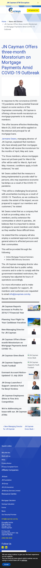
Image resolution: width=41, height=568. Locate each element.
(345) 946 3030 (7, 538)
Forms (4, 507)
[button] (3, 10)
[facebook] (3, 547)
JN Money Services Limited (11, 491)
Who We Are (6, 453)
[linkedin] (6, 547)
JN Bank (4, 476)
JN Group (5, 483)
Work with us (6, 456)
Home (4, 22)
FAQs (3, 460)
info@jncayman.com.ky (19, 294)
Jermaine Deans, (9, 138)
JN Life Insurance (8, 487)
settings (24, 560)
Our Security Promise (9, 514)
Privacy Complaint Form (10, 467)
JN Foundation (7, 480)
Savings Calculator (8, 504)
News (3, 511)
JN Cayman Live (33, 10)
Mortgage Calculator (9, 500)
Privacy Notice (6, 463)
